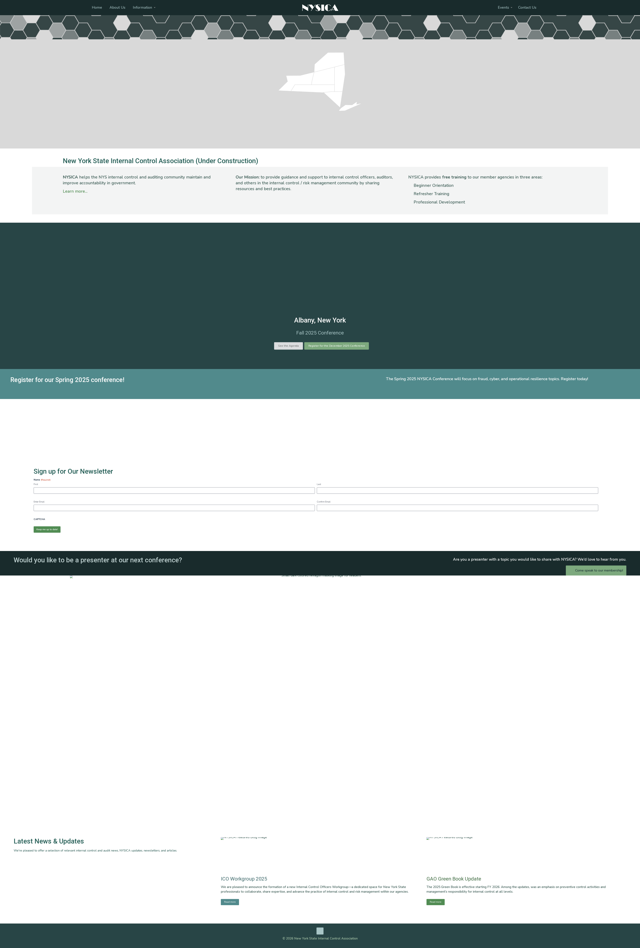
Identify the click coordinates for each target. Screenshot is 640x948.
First (36, 484)
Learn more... (75, 191)
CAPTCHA (39, 519)
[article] (474, 559)
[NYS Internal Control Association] (320, 7)
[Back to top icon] (320, 931)
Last (319, 484)
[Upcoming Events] (268, 384)
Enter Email (39, 501)
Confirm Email (323, 501)
